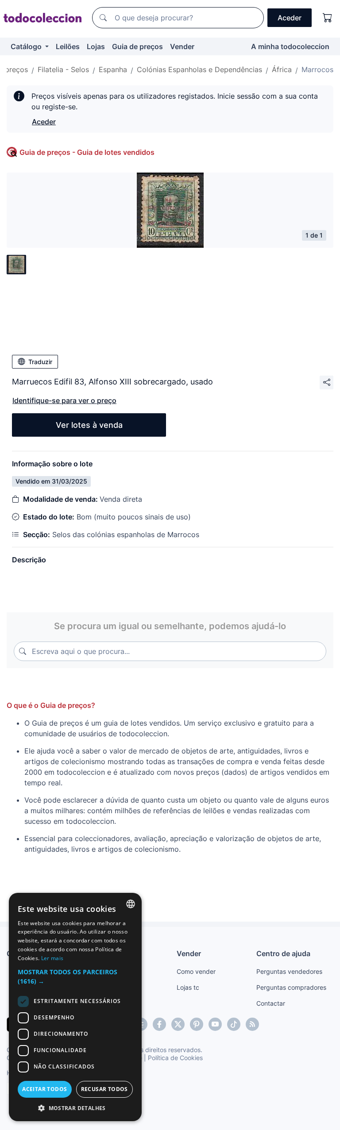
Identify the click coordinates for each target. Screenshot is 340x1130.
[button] (75, 976)
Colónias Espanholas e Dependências (199, 69)
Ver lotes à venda (89, 425)
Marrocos (317, 69)
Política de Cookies (175, 1057)
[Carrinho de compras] (327, 17)
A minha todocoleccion (290, 46)
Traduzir (40, 361)
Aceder (44, 121)
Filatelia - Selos (63, 69)
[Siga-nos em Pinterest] (196, 1024)
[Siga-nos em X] (178, 1024)
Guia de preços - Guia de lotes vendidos (87, 152)
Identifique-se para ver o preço (64, 400)
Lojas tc (188, 987)
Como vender (196, 971)
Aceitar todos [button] (44, 1089)
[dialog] (75, 1007)
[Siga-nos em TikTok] (233, 1024)
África (282, 69)
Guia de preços (137, 46)
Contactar (270, 1003)
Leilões (68, 46)
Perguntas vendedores (289, 971)
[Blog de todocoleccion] (252, 1024)
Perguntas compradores (291, 987)
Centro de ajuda (283, 953)
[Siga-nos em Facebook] (159, 1024)
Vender (182, 46)
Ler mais (52, 958)
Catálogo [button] (27, 46)
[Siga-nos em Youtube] (215, 1024)
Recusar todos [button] (104, 1089)
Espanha (113, 69)
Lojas (96, 46)
